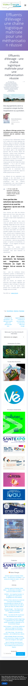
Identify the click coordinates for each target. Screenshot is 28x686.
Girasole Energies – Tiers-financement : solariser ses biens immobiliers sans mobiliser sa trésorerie (14, 610)
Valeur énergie (14, 572)
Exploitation (15, 84)
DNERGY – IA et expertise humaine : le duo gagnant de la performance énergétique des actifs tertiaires (14, 595)
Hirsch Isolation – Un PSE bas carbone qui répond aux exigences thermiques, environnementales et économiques (14, 628)
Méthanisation (7, 87)
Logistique (14, 86)
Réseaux (12, 87)
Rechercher (14, 651)
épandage (21, 311)
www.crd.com (14, 293)
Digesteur (16, 311)
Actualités (10, 82)
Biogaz (14, 82)
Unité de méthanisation (13, 90)
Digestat (6, 84)
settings (11, 680)
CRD (12, 123)
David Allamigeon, (16, 118)
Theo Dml (12, 81)
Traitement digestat (9, 89)
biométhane (10, 311)
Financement (8, 86)
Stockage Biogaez (14, 88)
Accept (4, 683)
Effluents (10, 84)
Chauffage (7, 83)
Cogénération (13, 83)
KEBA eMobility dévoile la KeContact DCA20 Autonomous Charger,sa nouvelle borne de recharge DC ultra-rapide (14, 638)
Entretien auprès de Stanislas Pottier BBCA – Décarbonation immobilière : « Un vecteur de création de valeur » (14, 577)
